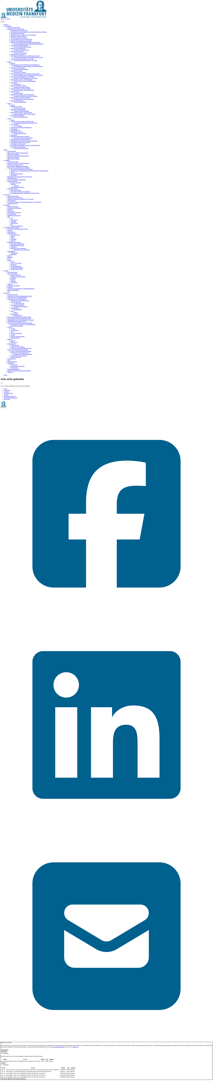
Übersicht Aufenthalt (12, 161)
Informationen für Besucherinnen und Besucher (19, 176)
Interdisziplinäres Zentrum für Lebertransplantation (24, 141)
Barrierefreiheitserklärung (10, 397)
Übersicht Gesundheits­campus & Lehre (17, 229)
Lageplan (6, 392)
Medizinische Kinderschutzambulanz (20, 139)
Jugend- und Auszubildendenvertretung (21, 348)
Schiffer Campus (15, 91)
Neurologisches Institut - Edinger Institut (21, 112)
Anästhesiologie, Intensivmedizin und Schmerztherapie (25, 64)
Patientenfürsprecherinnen (17, 187)
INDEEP (9, 209)
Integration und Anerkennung (18, 248)
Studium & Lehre (11, 233)
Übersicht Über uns (12, 294)
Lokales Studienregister (17, 226)
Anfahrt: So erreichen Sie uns (15, 164)
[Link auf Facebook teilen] (106, 618)
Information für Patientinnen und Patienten (18, 167)
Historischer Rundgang (17, 326)
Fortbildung (14, 247)
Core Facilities (14, 330)
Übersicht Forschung (12, 206)
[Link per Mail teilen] (106, 1041)
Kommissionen (15, 314)
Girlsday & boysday (16, 357)
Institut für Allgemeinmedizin (18, 36)
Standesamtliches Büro (17, 173)
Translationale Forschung (14, 215)
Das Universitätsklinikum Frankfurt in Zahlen (19, 317)
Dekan (12, 311)
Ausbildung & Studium (13, 285)
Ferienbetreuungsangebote (17, 366)
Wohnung (13, 281)
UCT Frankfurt (15, 124)
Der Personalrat (11, 344)
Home (5, 375)
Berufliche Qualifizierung (14, 242)
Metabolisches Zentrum (17, 132)
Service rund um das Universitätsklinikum (18, 163)
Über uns (9, 230)
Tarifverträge (14, 282)
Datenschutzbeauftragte (13, 369)
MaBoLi (9, 339)
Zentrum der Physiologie (17, 51)
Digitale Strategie (15, 338)
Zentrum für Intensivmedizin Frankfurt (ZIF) (22, 121)
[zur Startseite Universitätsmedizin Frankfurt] (23, 17)
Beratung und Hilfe (12, 181)
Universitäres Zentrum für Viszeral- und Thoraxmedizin (25, 145)
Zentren (9, 118)
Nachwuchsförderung (16, 333)
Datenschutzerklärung (9, 396)
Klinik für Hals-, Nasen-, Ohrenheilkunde (22, 79)
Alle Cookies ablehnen (6, 1079)
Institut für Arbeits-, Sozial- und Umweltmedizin (23, 35)
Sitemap (6, 395)
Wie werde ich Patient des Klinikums (20, 191)
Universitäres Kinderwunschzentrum (20, 142)
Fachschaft (13, 239)
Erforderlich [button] (4, 1051)
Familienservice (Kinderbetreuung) (20, 352)
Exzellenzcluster (11, 214)
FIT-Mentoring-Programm (14, 208)
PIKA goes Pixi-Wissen (13, 158)
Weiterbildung (11, 251)
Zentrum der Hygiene (16, 106)
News (8, 258)
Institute (9, 103)
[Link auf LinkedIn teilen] (106, 830)
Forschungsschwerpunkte (14, 212)
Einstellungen (4, 1050)
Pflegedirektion (15, 308)
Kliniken (9, 62)
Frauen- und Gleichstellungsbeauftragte (17, 349)
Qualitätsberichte (8, 393)
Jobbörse (9, 284)
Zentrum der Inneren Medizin (18, 85)
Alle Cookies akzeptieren (19, 1079)
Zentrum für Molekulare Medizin (19, 45)
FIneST (13, 236)
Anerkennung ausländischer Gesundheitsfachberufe (20, 288)
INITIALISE (10, 211)
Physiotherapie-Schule (16, 269)
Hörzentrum (14, 135)
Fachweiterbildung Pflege (17, 245)
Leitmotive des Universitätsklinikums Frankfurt (19, 296)
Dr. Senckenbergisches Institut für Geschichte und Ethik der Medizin (29, 32)
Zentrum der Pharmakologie (18, 48)
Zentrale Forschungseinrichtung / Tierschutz (22, 59)
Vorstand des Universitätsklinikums (16, 299)
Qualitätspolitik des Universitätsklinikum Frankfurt (20, 320)
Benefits (13, 279)
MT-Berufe (14, 264)
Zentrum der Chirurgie (16, 70)
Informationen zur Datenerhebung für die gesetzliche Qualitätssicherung (29, 170)
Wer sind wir (14, 342)
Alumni (13, 238)
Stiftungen (10, 372)
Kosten (12, 172)
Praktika (9, 255)
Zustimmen (5, 1053)
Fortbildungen (14, 223)
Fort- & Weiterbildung (13, 290)
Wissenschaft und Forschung (14, 197)
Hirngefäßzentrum (15, 130)
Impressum (7, 399)
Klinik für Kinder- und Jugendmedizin (21, 88)
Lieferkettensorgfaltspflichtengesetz (16, 321)
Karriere (13, 335)
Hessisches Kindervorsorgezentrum (20, 136)
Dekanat (13, 241)
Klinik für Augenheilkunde (18, 67)
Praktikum (10, 287)
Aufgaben (13, 221)
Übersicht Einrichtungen (13, 27)
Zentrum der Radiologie (17, 100)
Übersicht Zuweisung (13, 196)
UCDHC (9, 327)
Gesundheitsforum (12, 361)
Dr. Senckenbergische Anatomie (19, 38)
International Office (12, 188)
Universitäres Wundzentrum (18, 147)
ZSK (8, 217)
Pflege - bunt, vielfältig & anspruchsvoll (17, 153)
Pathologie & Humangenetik (18, 109)
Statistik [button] (3, 1063)
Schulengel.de (14, 367)
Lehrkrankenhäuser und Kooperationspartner (19, 370)
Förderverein (10, 363)
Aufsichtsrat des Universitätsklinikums (17, 297)
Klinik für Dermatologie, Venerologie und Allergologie (25, 73)
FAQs (8, 291)
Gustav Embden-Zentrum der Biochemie (21, 39)
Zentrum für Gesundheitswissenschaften (21, 41)
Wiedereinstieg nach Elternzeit (19, 355)
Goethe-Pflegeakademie (17, 267)
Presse (5, 389)
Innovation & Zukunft (13, 157)
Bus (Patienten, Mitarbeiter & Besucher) (17, 166)
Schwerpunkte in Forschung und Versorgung (19, 318)
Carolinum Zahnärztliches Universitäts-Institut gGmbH (25, 56)
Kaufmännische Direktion (17, 305)
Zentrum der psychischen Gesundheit (20, 97)
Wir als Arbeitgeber (12, 273)
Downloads (14, 175)
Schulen (9, 260)
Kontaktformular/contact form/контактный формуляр (25, 193)
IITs (12, 224)
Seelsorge (13, 184)
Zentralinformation (12, 178)
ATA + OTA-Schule (16, 263)
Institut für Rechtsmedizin (17, 115)
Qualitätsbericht (11, 200)
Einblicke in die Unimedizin (18, 276)
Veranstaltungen (11, 358)
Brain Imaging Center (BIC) (18, 54)
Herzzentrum (14, 82)
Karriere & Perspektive (13, 154)
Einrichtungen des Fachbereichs (15, 29)
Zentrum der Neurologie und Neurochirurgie (22, 94)
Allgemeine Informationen (17, 347)
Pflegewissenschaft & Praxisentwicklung (18, 156)
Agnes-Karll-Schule (16, 266)
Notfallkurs (14, 254)
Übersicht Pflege (11, 151)
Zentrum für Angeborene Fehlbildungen (21, 127)
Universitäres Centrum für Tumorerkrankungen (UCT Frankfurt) (24, 202)
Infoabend (10, 257)
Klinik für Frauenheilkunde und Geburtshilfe (22, 76)
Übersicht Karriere (12, 272)
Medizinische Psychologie (17, 33)
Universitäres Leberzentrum (18, 144)
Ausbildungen (11, 232)
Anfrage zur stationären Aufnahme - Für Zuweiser (20, 199)
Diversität (13, 278)
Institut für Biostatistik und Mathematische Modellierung (25, 42)
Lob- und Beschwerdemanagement (16, 179)
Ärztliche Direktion (16, 302)
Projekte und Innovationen (18, 336)
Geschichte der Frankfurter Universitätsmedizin (19, 323)
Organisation (14, 220)
